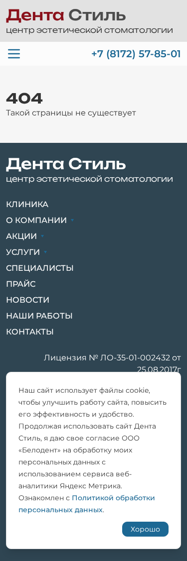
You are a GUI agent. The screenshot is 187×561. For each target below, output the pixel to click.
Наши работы (39, 316)
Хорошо (145, 529)
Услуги (23, 252)
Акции (21, 236)
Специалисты (40, 268)
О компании (36, 220)
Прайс (20, 284)
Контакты (30, 332)
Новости (27, 300)
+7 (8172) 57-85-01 (136, 54)
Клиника (27, 204)
